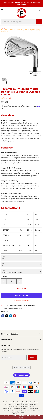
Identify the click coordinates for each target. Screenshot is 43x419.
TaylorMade (7, 98)
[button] (21, 417)
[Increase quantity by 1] (19, 281)
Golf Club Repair (24, 406)
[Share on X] (6, 315)
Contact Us (20, 402)
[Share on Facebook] (2, 315)
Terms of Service (8, 411)
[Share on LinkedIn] (10, 315)
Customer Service (11, 406)
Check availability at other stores (13, 308)
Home (3, 28)
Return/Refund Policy (19, 409)
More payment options (21, 300)
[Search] (39, 21)
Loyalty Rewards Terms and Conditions (28, 411)
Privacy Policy (7, 409)
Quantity (4, 276)
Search (5, 402)
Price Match (16, 404)
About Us (12, 402)
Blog (33, 406)
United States (20, 367)
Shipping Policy (33, 409)
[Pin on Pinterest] (14, 315)
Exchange (8, 404)
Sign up (32, 357)
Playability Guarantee (29, 404)
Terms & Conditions (32, 402)
